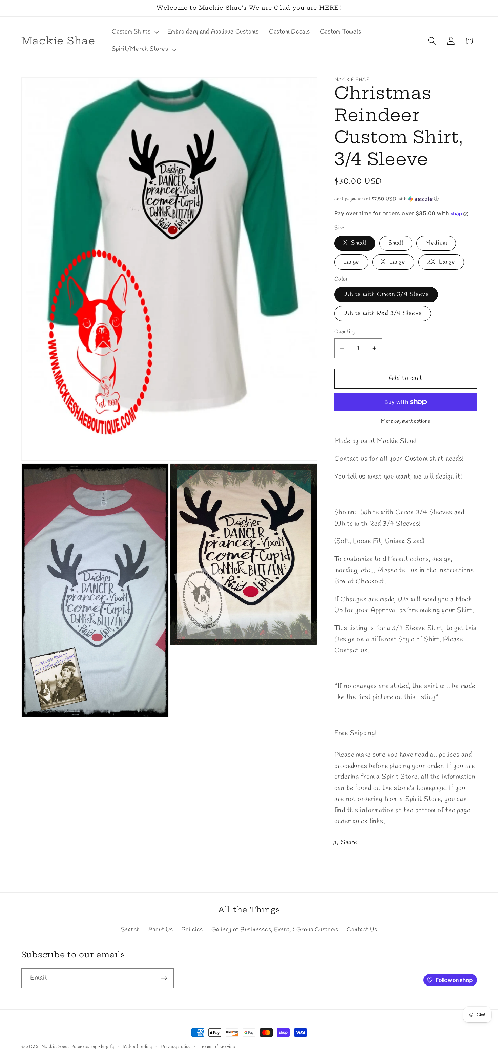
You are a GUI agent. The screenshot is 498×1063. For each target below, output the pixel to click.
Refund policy (137, 1047)
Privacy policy (176, 1047)
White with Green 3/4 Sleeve (386, 294)
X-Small (355, 243)
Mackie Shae (55, 1047)
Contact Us (362, 930)
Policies (192, 930)
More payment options (405, 421)
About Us (160, 930)
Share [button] (349, 842)
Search (130, 930)
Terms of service (217, 1047)
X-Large (393, 262)
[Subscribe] (164, 978)
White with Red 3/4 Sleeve (382, 313)
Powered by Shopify (92, 1047)
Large (351, 262)
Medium (436, 243)
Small (395, 243)
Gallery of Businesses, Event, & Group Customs (274, 930)
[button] (134, 32)
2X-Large (441, 262)
